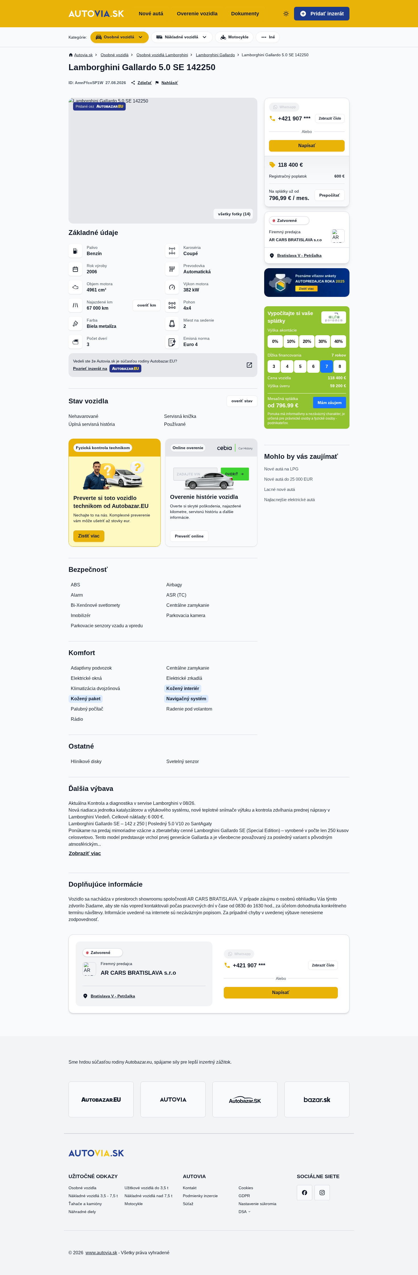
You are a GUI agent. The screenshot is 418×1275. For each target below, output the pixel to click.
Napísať (307, 145)
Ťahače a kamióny (85, 1203)
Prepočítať (329, 195)
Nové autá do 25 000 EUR (288, 479)
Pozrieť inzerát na (90, 368)
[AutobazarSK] (245, 1099)
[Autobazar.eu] (101, 1099)
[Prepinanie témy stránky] (286, 13)
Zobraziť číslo (330, 118)
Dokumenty (245, 13)
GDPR (244, 1195)
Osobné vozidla (82, 1188)
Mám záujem (330, 402)
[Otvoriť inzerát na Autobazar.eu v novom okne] (249, 365)
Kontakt (189, 1188)
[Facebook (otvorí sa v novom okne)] (304, 1192)
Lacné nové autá (279, 489)
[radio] (275, 341)
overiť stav (242, 401)
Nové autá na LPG (281, 468)
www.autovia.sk (101, 1252)
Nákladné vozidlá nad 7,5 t (148, 1195)
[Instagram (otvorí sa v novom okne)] (322, 1192)
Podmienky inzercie (200, 1195)
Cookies (246, 1188)
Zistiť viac (89, 536)
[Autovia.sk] (173, 1099)
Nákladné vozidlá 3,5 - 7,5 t (93, 1195)
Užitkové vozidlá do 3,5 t (146, 1188)
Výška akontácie (282, 330)
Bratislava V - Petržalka (299, 255)
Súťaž (188, 1203)
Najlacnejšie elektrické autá (289, 499)
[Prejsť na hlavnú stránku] (96, 13)
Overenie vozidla (197, 13)
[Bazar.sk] (316, 1099)
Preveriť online (189, 536)
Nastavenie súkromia (257, 1203)
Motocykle (134, 1203)
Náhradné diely (82, 1211)
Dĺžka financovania (284, 355)
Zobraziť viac (85, 853)
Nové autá (151, 13)
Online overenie (188, 447)
